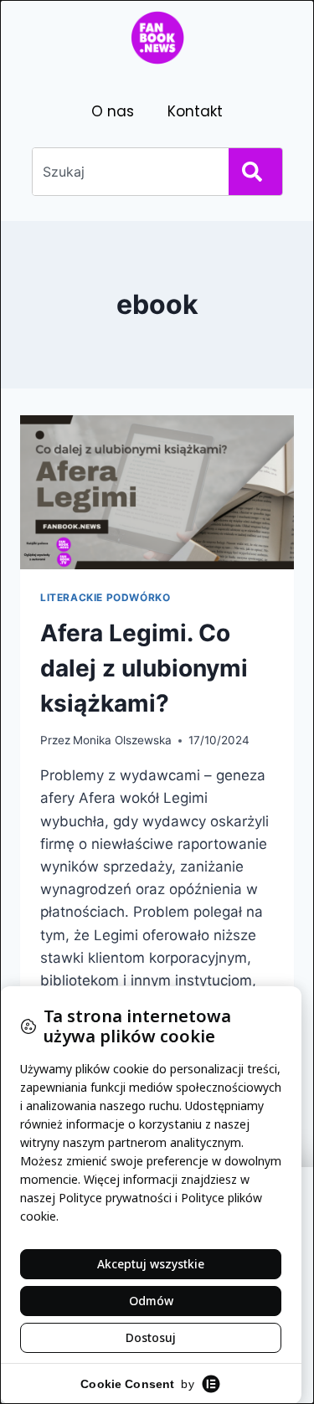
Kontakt (195, 111)
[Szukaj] (255, 171)
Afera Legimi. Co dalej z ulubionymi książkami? (144, 668)
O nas (112, 111)
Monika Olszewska (122, 740)
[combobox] (127, 171)
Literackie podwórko (105, 597)
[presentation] (157, 492)
